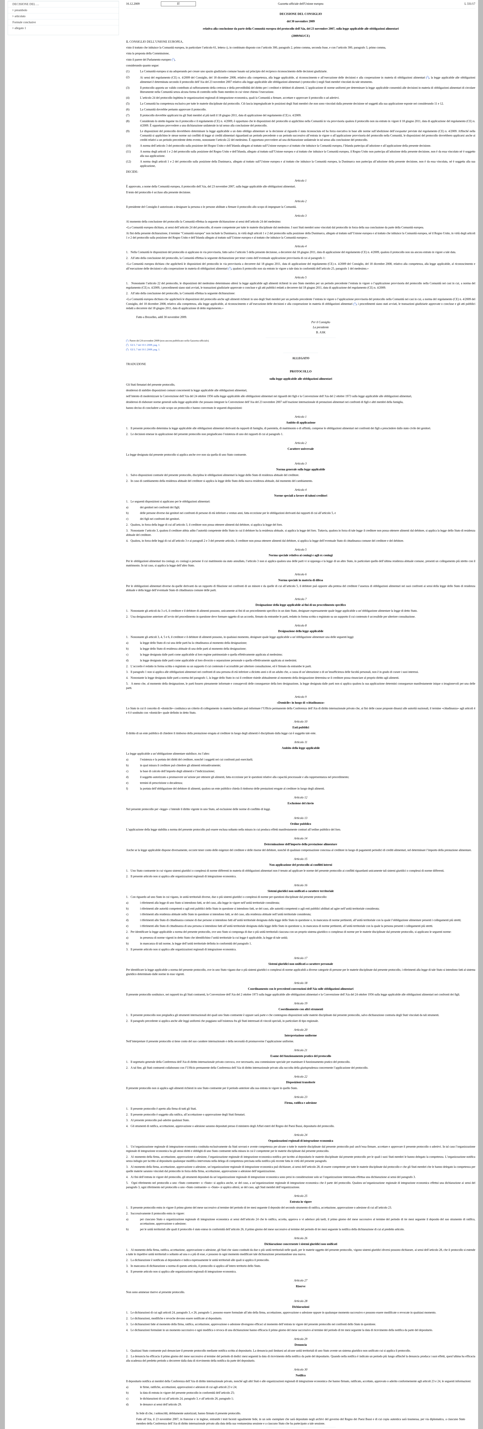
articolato (20, 16)
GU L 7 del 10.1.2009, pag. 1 (145, 345)
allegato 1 (20, 28)
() (173, 59)
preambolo (21, 10)
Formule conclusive (24, 22)
